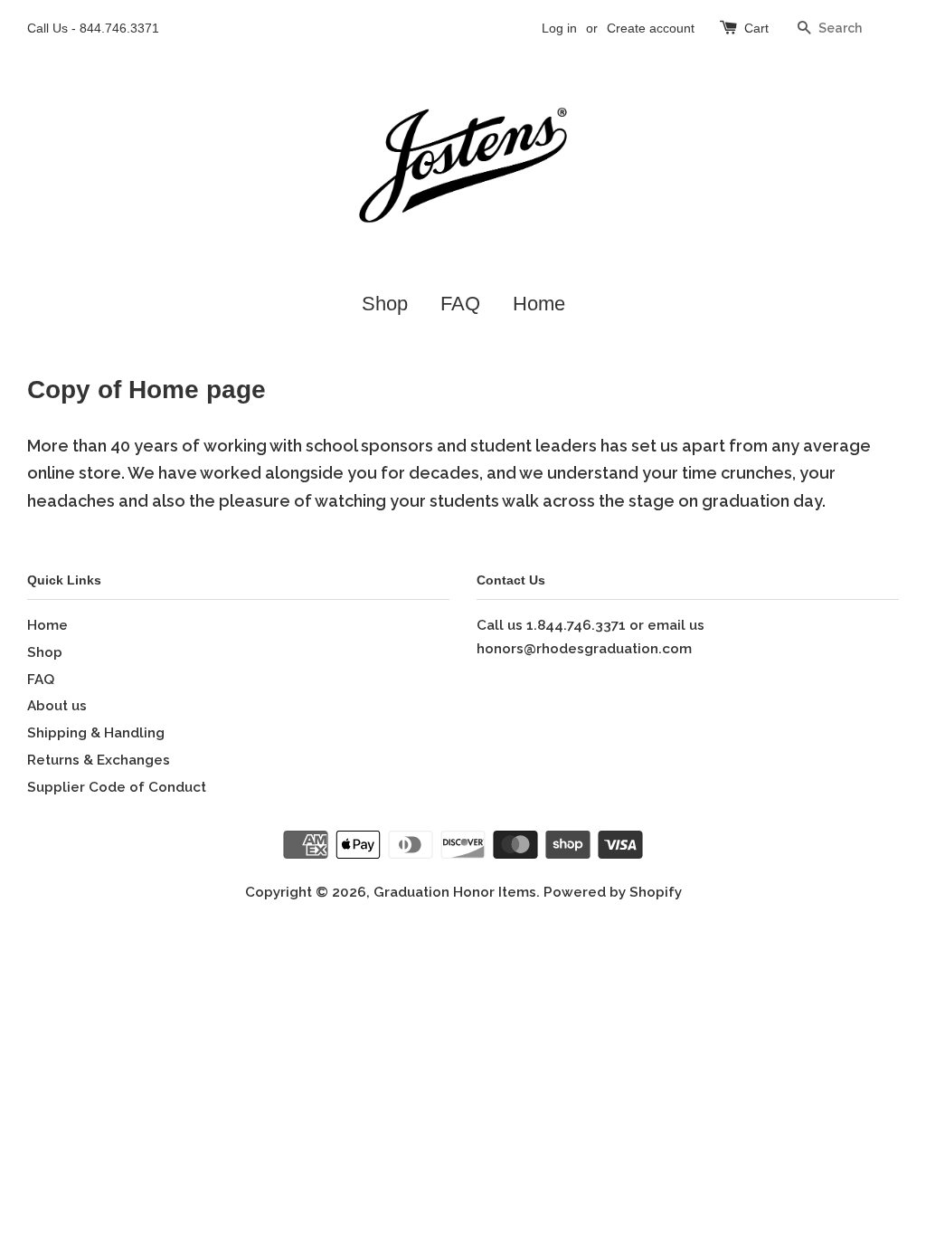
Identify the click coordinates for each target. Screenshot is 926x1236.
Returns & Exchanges (98, 760)
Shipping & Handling (96, 733)
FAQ (460, 303)
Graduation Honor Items (454, 892)
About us (57, 706)
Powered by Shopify (612, 892)
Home (539, 303)
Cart (756, 28)
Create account (650, 28)
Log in (559, 28)
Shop (385, 303)
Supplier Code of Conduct (116, 787)
